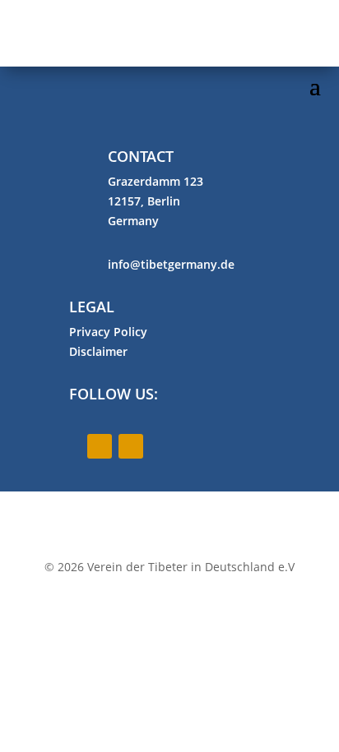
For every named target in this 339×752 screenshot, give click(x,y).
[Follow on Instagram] (130, 446)
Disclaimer (98, 351)
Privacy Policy (108, 331)
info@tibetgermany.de (171, 264)
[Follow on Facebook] (99, 446)
